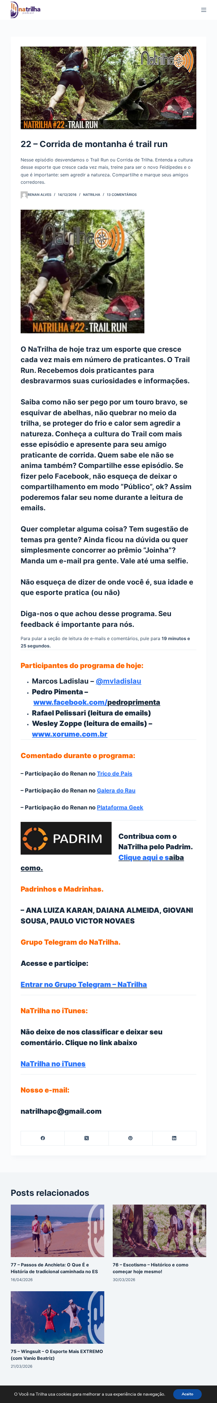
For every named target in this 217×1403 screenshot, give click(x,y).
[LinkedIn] (174, 1138)
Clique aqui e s (143, 857)
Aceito (187, 1394)
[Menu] (203, 9)
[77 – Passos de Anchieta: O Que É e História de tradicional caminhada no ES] (57, 1230)
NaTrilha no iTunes (53, 1064)
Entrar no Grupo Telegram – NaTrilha (84, 984)
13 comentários (122, 194)
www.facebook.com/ (70, 702)
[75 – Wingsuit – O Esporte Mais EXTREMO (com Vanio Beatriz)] (57, 1317)
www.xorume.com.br (69, 734)
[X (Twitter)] (86, 1138)
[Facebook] (43, 1138)
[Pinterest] (131, 1138)
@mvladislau (118, 681)
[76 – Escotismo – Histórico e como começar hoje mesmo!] (159, 1230)
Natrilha (91, 194)
